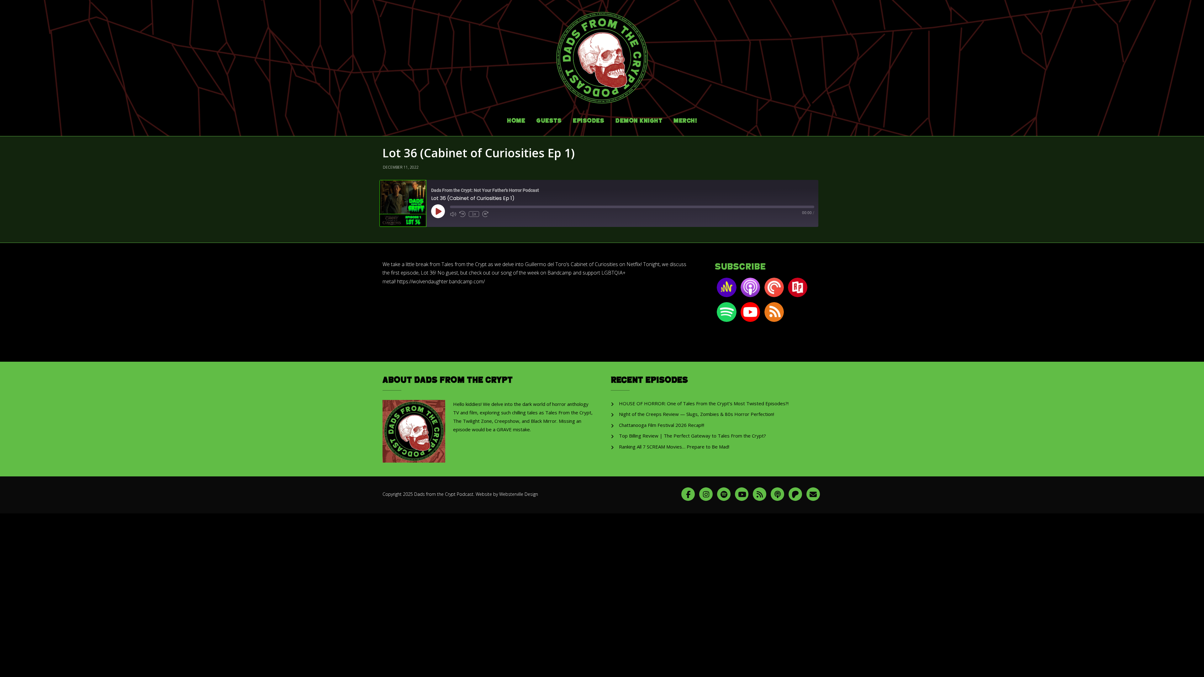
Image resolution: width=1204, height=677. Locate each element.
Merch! (685, 121)
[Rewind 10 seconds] (462, 214)
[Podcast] (777, 494)
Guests (549, 121)
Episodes (588, 121)
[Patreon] (795, 494)
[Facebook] (688, 494)
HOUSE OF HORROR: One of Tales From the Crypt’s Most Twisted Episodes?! (704, 403)
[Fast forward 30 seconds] (485, 214)
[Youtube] (741, 494)
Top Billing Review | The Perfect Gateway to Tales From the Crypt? (692, 436)
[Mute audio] (453, 214)
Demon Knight (638, 121)
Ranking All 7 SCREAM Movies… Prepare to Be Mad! (674, 446)
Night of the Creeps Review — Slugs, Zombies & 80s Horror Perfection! (696, 414)
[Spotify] (724, 494)
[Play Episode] (438, 211)
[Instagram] (706, 494)
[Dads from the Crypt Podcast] (602, 53)
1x (474, 214)
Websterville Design (518, 494)
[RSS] (759, 494)
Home (516, 121)
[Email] (813, 494)
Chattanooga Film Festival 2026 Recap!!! (661, 425)
